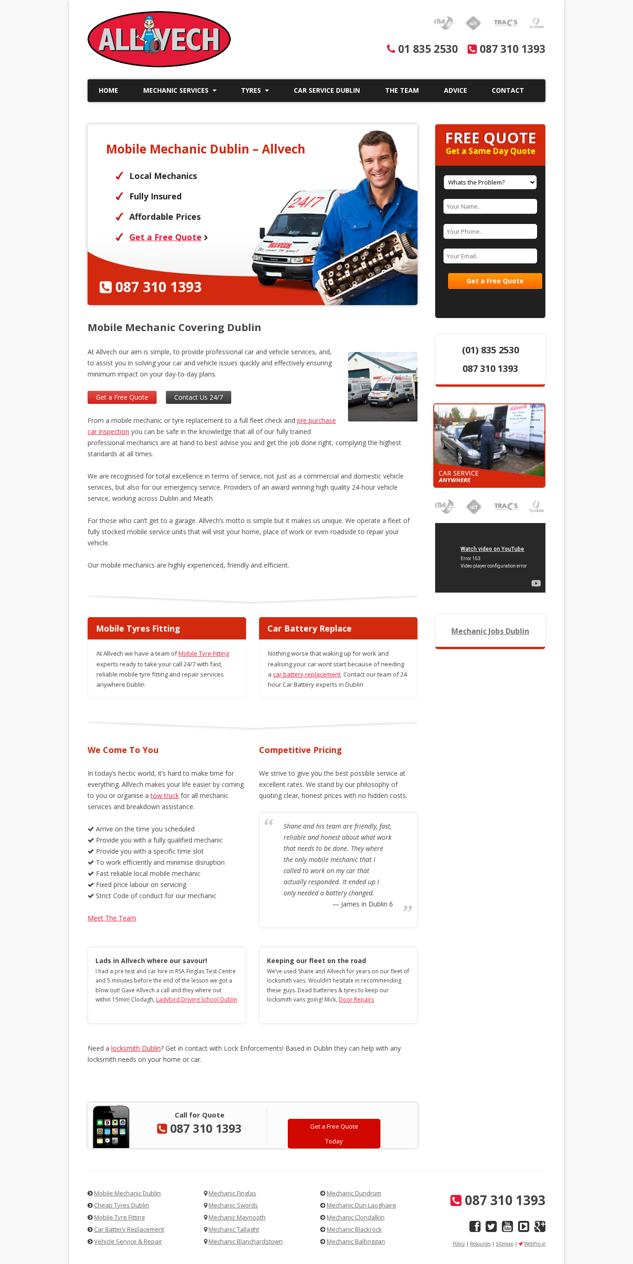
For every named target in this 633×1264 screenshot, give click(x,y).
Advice (455, 90)
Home (108, 90)
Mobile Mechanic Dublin (127, 1193)
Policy (459, 1243)
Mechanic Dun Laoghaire (361, 1205)
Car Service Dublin (327, 90)
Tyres (252, 90)
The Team (402, 90)
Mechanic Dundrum (354, 1193)
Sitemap (504, 1243)
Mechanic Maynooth (237, 1217)
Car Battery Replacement (129, 1229)
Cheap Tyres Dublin (121, 1205)
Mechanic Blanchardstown (246, 1241)
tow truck (165, 795)
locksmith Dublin (136, 1048)
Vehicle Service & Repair (128, 1241)
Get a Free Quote (165, 237)
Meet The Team (112, 917)
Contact (508, 90)
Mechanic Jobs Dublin (490, 631)
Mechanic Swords (233, 1205)
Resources (480, 1243)
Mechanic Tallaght (234, 1229)
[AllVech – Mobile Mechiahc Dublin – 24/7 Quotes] (159, 64)
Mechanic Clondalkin (356, 1217)
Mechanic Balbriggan (356, 1241)
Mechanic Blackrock (354, 1229)
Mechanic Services (176, 90)
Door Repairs (356, 999)
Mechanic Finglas (232, 1193)
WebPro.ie (534, 1243)
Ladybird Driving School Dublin (196, 999)
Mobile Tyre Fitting (203, 653)
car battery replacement (307, 674)
